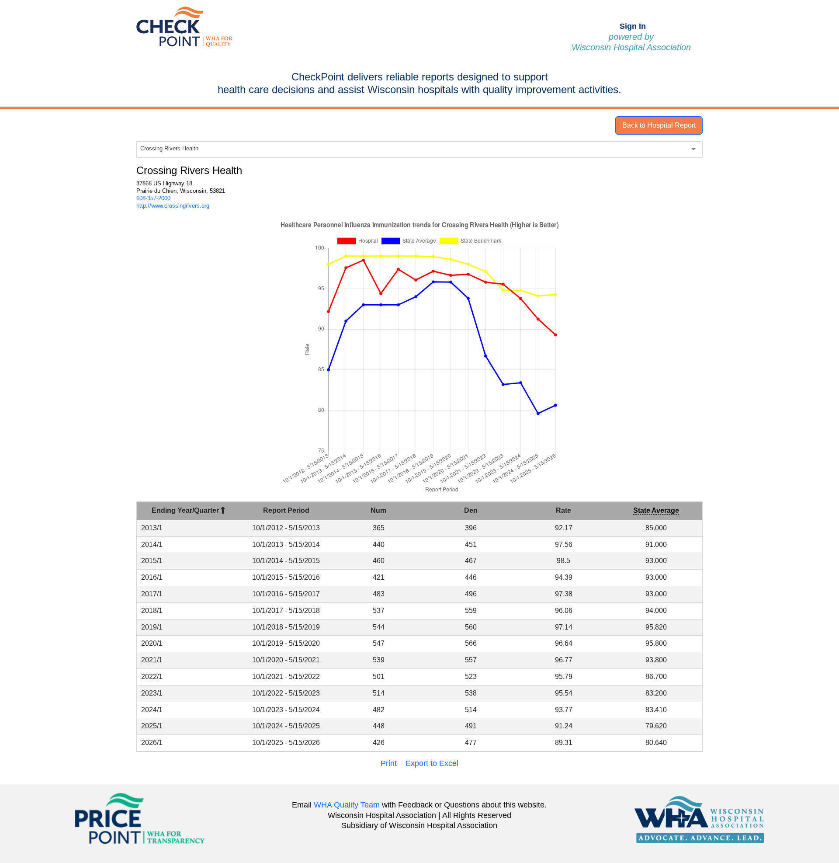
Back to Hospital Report (659, 125)
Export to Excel (432, 763)
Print (389, 763)
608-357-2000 (153, 198)
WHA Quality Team (347, 804)
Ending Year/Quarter (186, 510)
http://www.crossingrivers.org (172, 205)
